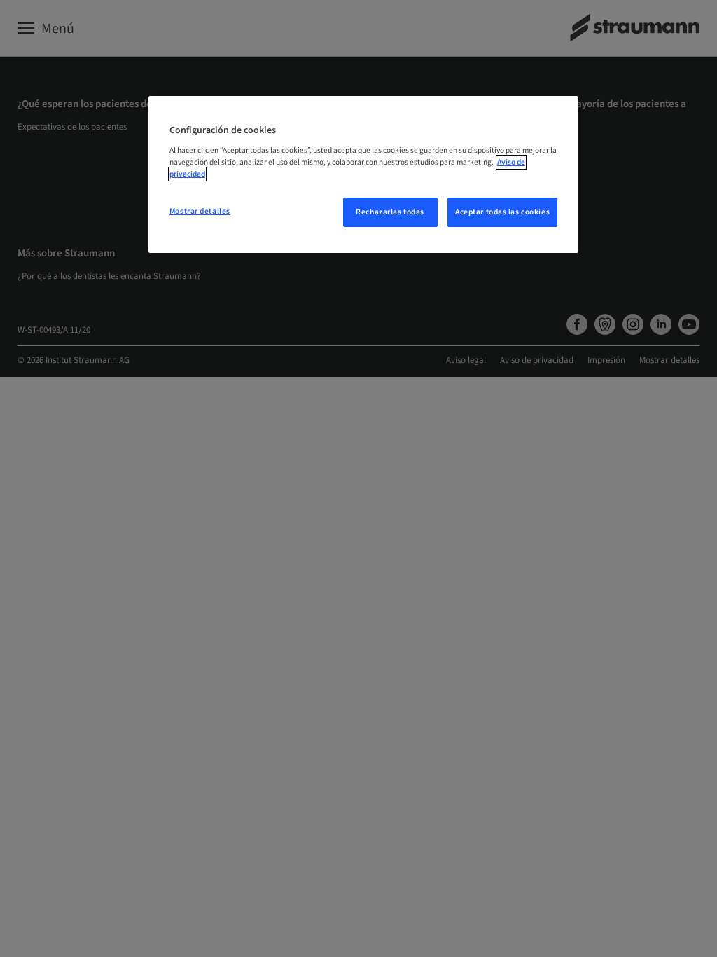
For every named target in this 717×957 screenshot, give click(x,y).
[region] (363, 175)
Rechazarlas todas (390, 212)
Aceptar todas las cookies (502, 212)
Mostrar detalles (199, 211)
